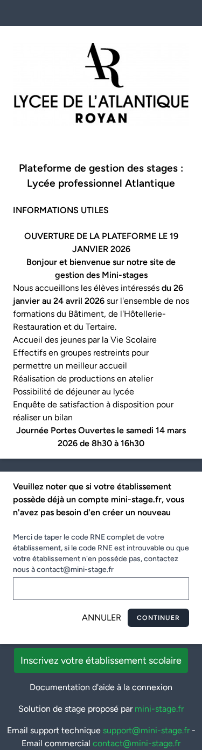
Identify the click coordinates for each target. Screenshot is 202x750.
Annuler (101, 617)
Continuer (158, 618)
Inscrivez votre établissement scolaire (101, 660)
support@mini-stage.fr (146, 730)
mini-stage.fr (159, 709)
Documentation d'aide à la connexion (101, 687)
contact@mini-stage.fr (136, 743)
